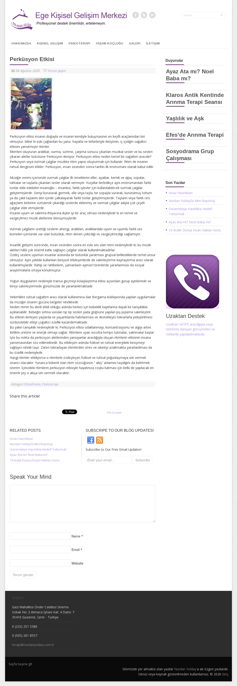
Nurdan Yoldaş (185, 669)
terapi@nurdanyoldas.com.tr (33, 645)
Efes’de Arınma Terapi (195, 135)
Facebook (135, 15)
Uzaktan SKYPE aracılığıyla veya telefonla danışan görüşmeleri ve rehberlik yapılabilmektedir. (190, 329)
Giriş (225, 674)
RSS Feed (144, 15)
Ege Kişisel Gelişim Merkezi (57, 20)
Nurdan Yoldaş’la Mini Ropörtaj (31, 444)
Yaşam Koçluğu (109, 43)
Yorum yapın (56, 70)
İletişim (153, 43)
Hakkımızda (21, 43)
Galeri (134, 43)
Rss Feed (99, 440)
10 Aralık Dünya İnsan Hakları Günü (34, 460)
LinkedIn (152, 15)
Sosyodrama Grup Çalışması (190, 154)
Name (76, 536)
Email (76, 549)
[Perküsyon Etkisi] (32, 132)
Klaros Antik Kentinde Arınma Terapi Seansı (195, 98)
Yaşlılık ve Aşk (185, 118)
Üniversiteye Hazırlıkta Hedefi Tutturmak (38, 449)
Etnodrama (32, 384)
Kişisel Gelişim (50, 43)
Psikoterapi (79, 43)
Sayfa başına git (20, 664)
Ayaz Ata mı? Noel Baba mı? (29, 455)
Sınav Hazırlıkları (21, 439)
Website (77, 563)
